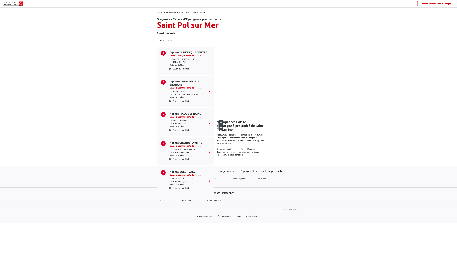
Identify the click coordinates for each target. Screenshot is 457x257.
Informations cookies (224, 216)
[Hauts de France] (5, 3)
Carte (161, 41)
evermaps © (295, 209)
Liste (169, 41)
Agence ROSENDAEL (182, 171)
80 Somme (186, 200)
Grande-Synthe (238, 179)
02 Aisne (160, 200)
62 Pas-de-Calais (214, 200)
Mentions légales (251, 216)
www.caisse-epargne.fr (205, 216)
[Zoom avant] (221, 122)
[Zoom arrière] (221, 127)
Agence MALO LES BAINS (185, 113)
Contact (238, 216)
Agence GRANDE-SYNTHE (185, 142)
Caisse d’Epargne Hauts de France (185, 55)
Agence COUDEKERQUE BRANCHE (184, 83)
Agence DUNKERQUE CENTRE (188, 52)
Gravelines (261, 179)
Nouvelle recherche (166, 33)
